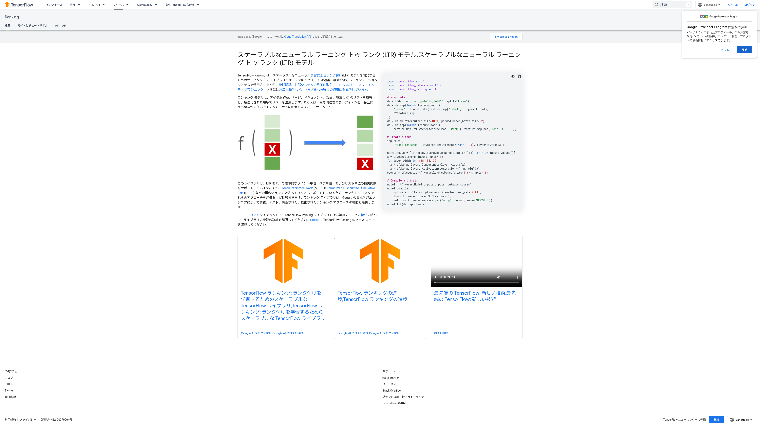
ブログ (9, 377)
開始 (744, 50)
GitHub (733, 5)
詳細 (72, 5)
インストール (54, 5)
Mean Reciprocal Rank (297, 188)
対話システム (304, 85)
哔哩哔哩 (10, 396)
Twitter (9, 390)
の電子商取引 (323, 85)
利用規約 (10, 419)
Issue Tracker (390, 377)
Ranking (12, 17)
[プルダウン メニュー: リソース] (128, 5)
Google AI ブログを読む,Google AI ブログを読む (272, 333)
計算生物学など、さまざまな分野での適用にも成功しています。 (324, 90)
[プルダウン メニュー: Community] (157, 5)
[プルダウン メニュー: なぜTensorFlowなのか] (199, 5)
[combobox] (672, 4)
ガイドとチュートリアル (32, 25)
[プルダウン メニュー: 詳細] (80, 5)
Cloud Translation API (297, 36)
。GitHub (313, 220)
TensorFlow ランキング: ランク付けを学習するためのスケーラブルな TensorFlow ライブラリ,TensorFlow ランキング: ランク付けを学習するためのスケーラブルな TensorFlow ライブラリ (283, 305)
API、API (94, 5)
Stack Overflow (391, 390)
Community (144, 5)
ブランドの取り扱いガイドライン (403, 396)
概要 (7, 25)
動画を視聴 (441, 333)
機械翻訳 (285, 85)
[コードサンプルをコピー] (519, 76)
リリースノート (392, 384)
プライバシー (28, 419)
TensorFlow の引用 (394, 403)
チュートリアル (249, 215)
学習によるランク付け (326, 75)
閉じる (725, 50)
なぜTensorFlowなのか (180, 5)
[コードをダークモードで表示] (513, 76)
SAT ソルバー (345, 85)
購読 (716, 419)
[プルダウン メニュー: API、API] (104, 5)
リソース (118, 5)
